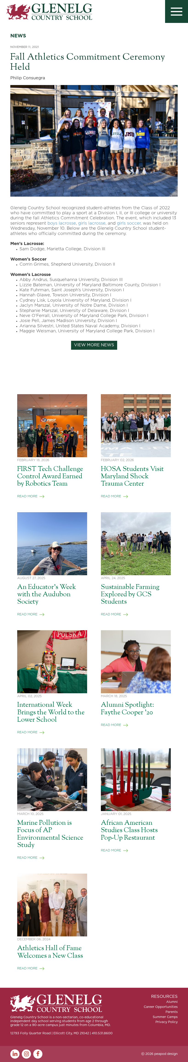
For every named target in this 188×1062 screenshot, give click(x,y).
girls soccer (129, 223)
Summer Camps (165, 1017)
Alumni (172, 1002)
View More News (94, 345)
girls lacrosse (91, 223)
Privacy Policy (166, 1022)
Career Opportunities (161, 1007)
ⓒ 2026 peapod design (159, 1054)
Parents (172, 1012)
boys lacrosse (61, 223)
